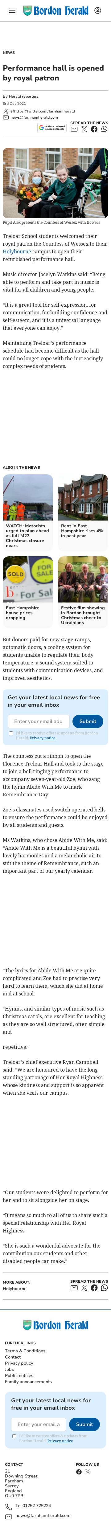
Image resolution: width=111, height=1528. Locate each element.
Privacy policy (19, 1363)
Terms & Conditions (25, 1351)
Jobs (9, 1369)
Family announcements (28, 1382)
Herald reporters (24, 96)
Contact (13, 1357)
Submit (88, 721)
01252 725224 (37, 1506)
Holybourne (17, 251)
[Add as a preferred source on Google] (52, 127)
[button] (12, 10)
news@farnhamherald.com (43, 1515)
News (9, 52)
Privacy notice (42, 738)
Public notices (19, 1376)
